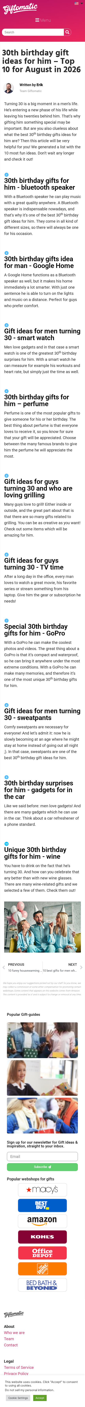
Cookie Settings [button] (18, 1397)
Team (9, 1338)
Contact (11, 1345)
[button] (42, 20)
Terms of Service (19, 1367)
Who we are (14, 1332)
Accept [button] (40, 1397)
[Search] (67, 32)
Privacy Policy (16, 1373)
